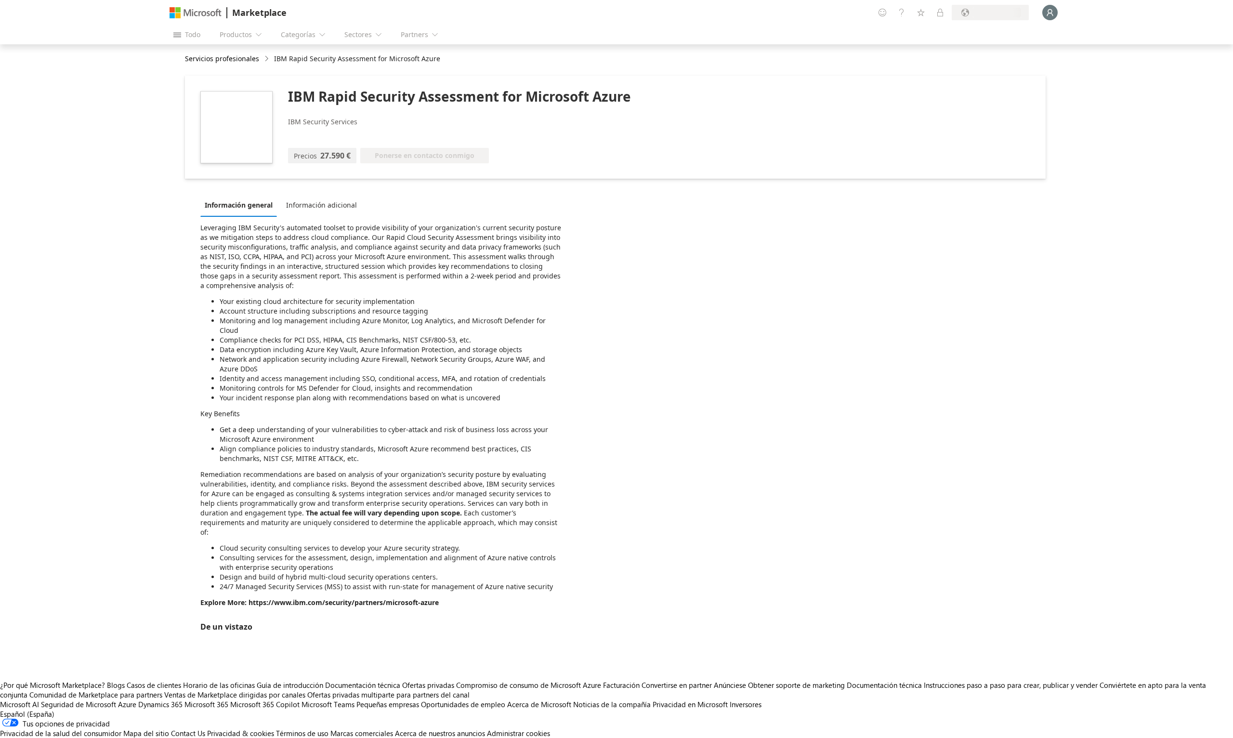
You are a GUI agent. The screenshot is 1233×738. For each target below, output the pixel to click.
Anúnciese (730, 685)
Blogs (116, 685)
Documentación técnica (362, 685)
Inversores (745, 704)
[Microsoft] (196, 12)
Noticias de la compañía (612, 704)
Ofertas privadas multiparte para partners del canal (388, 694)
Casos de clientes (154, 685)
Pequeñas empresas (387, 704)
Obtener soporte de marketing (796, 685)
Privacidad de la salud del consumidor (60, 733)
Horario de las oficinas (219, 685)
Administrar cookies (518, 733)
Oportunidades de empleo (463, 704)
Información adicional (321, 205)
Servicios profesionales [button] (222, 58)
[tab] (241, 204)
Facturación (621, 685)
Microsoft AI (19, 704)
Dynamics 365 (160, 704)
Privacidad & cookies (240, 733)
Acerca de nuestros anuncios (440, 733)
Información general (239, 205)
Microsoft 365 (206, 704)
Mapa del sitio (146, 733)
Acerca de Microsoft (539, 704)
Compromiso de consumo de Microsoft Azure (529, 685)
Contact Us (188, 733)
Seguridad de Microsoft (78, 704)
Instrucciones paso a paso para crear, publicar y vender (1011, 685)
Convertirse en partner (677, 685)
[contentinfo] (267, 59)
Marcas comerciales (361, 733)
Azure (127, 704)
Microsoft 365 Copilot (265, 704)
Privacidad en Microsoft (690, 704)
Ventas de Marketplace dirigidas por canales (234, 694)
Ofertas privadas (428, 685)
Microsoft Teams (328, 704)
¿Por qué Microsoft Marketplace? (52, 685)
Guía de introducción (290, 685)
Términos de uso (302, 733)
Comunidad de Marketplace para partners (95, 694)
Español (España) (27, 714)
